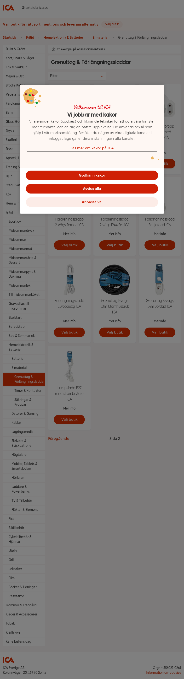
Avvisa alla (92, 188)
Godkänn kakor (92, 175)
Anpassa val (92, 202)
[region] (92, 149)
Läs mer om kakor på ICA (92, 148)
